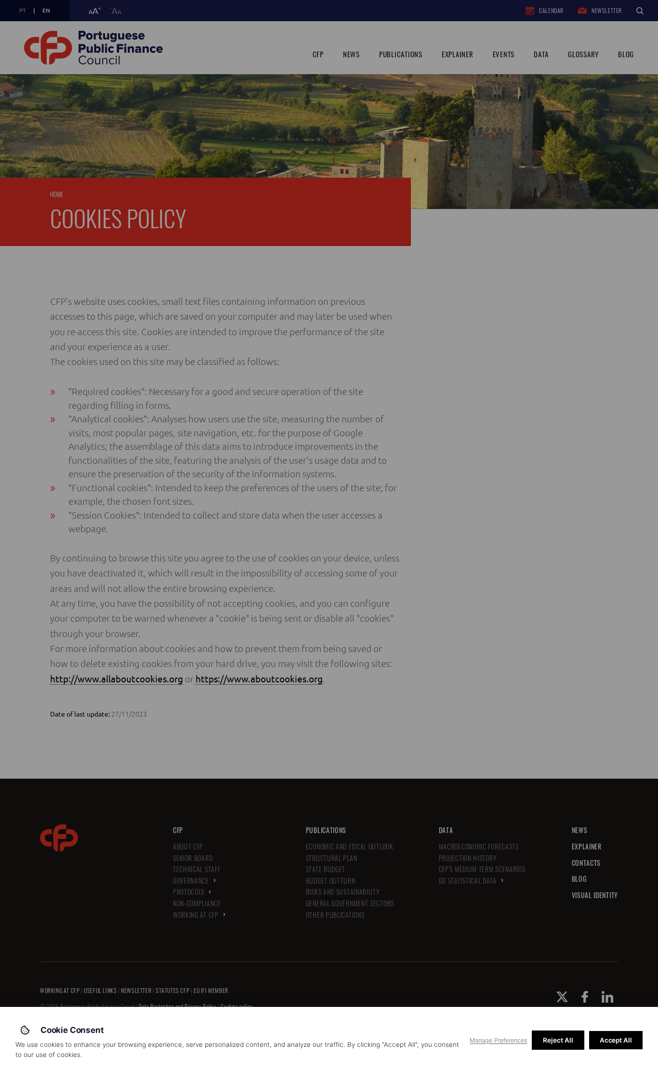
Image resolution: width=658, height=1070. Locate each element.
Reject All (558, 1040)
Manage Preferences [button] (498, 1040)
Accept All (616, 1040)
